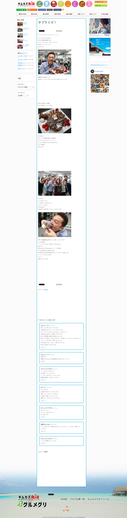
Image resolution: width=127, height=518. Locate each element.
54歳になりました (22, 68)
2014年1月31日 (52, 325)
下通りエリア (93, 14)
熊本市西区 (58, 14)
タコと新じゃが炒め (22, 55)
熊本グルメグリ (32, 9)
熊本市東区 (46, 14)
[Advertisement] (61, 27)
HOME (64, 499)
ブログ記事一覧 (21, 9)
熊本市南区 (69, 14)
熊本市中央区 (22, 14)
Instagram (57, 9)
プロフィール (99, 2)
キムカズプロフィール (98, 499)
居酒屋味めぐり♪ (22, 63)
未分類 (46, 289)
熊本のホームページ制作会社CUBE (76, 517)
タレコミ (98, 5)
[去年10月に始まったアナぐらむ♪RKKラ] (102, 90)
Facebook (42, 9)
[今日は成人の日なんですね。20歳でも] (107, 85)
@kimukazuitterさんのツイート (99, 65)
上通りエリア (81, 14)
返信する (43, 347)
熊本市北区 (34, 14)
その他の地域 (104, 14)
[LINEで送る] (59, 30)
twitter (50, 9)
